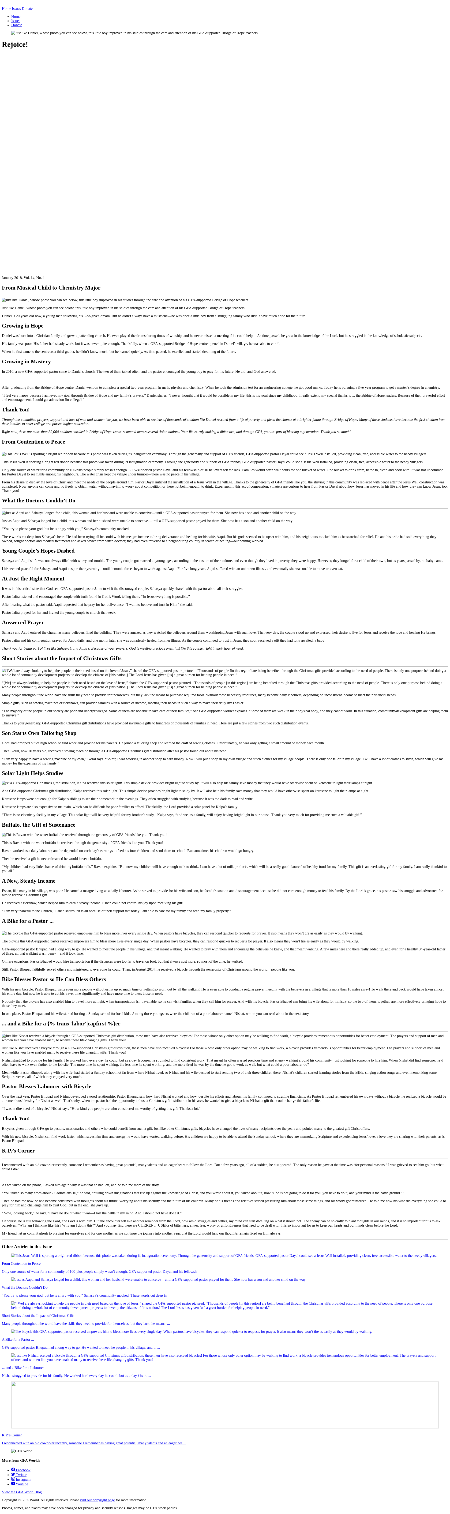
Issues (15, 21)
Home (15, 17)
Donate (16, 25)
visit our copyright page (97, 1500)
